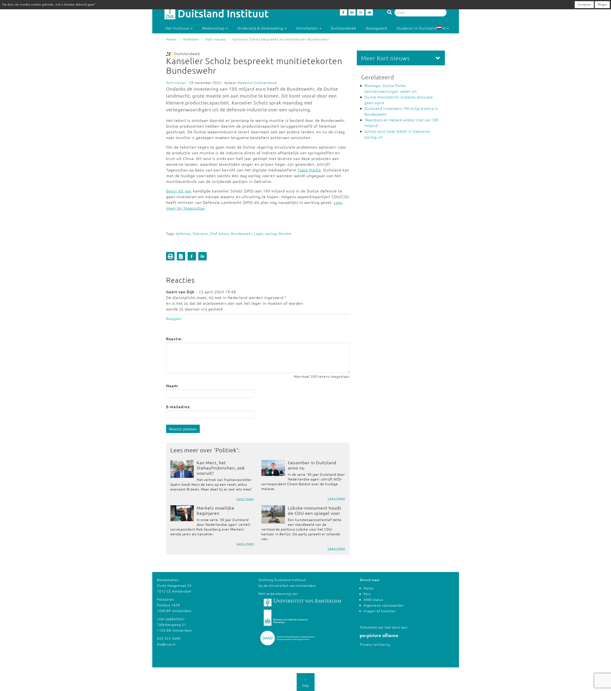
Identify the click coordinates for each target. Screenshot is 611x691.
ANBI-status (373, 599)
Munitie (285, 233)
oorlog (271, 233)
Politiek (226, 450)
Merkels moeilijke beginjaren (215, 510)
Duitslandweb (343, 28)
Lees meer (245, 498)
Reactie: (174, 338)
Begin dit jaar (179, 190)
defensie (183, 233)
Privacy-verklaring (375, 644)
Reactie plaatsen (183, 428)
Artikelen (191, 39)
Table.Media (309, 169)
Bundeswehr (241, 233)
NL (444, 28)
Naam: (172, 385)
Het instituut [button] (178, 28)
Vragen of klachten (379, 610)
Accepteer (584, 4)
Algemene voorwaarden (383, 605)
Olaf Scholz (219, 233)
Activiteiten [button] (307, 28)
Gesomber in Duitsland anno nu (312, 465)
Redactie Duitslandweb (257, 82)
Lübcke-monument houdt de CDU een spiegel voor (314, 510)
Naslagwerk (376, 28)
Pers (367, 593)
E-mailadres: (178, 406)
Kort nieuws (216, 39)
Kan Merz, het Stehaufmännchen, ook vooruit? (221, 468)
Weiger (602, 4)
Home (171, 39)
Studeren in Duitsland (417, 28)
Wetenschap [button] (214, 28)
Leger (258, 233)
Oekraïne (200, 233)
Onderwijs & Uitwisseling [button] (260, 28)
